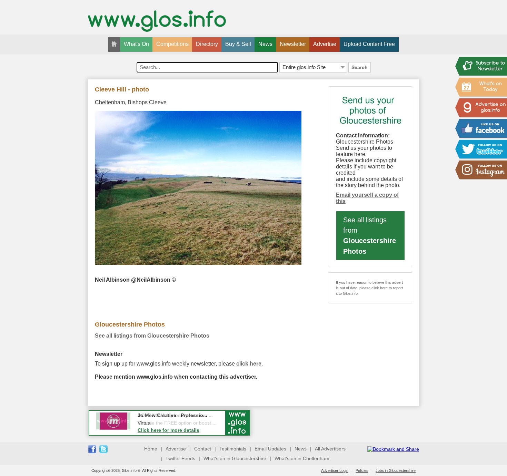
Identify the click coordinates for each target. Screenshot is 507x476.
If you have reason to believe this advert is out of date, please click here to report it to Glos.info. (369, 287)
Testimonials (232, 448)
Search (359, 67)
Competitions (172, 44)
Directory (207, 44)
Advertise (324, 44)
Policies (362, 470)
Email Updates (270, 448)
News (265, 44)
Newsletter (293, 44)
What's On (136, 44)
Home (150, 448)
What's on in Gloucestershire (234, 458)
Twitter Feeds (180, 458)
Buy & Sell (238, 44)
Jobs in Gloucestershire (396, 470)
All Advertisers (330, 448)
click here (248, 364)
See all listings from (369, 235)
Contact (202, 448)
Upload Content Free (369, 44)
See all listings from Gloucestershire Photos (152, 336)
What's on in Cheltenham (302, 458)
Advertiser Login (334, 470)
